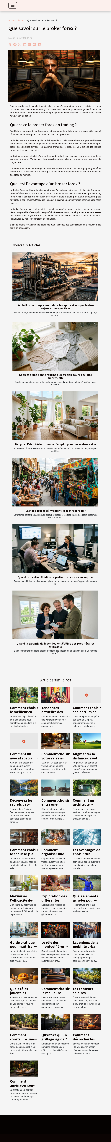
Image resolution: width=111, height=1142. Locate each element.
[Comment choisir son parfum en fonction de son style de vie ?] (87, 695)
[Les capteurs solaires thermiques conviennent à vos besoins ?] (87, 976)
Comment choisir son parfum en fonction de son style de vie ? (87, 713)
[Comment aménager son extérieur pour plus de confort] (24, 1068)
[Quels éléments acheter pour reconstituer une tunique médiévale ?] (87, 883)
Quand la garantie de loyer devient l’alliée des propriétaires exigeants (56, 645)
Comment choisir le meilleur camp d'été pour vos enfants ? (24, 713)
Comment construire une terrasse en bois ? (24, 1038)
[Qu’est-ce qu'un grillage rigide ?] (55, 1022)
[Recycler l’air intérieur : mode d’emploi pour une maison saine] (55, 415)
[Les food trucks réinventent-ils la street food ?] (55, 482)
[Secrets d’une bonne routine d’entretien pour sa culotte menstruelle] (55, 346)
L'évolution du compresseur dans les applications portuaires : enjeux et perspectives (56, 306)
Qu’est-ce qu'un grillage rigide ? (54, 1036)
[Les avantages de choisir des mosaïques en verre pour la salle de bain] (87, 837)
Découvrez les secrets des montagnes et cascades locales (23, 806)
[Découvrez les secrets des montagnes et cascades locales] (24, 787)
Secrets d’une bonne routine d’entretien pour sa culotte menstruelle (55, 376)
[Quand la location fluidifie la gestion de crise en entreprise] (55, 548)
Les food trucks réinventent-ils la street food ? (55, 511)
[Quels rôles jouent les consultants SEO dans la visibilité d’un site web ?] (24, 976)
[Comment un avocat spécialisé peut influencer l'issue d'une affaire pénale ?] (24, 741)
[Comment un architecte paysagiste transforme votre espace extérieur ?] (87, 787)
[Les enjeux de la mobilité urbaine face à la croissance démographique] (87, 929)
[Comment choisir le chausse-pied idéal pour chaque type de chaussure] (24, 837)
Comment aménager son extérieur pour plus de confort (22, 1087)
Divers (21, 20)
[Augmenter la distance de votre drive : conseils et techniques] (87, 741)
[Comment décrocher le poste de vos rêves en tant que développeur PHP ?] (87, 1022)
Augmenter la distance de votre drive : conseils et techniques (87, 760)
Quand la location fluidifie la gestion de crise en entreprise (56, 577)
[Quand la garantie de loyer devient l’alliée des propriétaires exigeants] (55, 615)
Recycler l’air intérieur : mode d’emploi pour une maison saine (55, 444)
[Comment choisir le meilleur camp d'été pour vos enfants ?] (24, 695)
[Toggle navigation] (12, 5)
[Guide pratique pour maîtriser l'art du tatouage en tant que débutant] (24, 929)
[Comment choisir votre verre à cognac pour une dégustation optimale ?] (55, 741)
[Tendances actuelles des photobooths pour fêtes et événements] (55, 695)
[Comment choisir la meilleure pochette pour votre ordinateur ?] (55, 976)
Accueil (12, 20)
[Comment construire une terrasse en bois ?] (24, 1022)
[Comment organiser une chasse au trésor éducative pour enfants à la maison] (55, 837)
